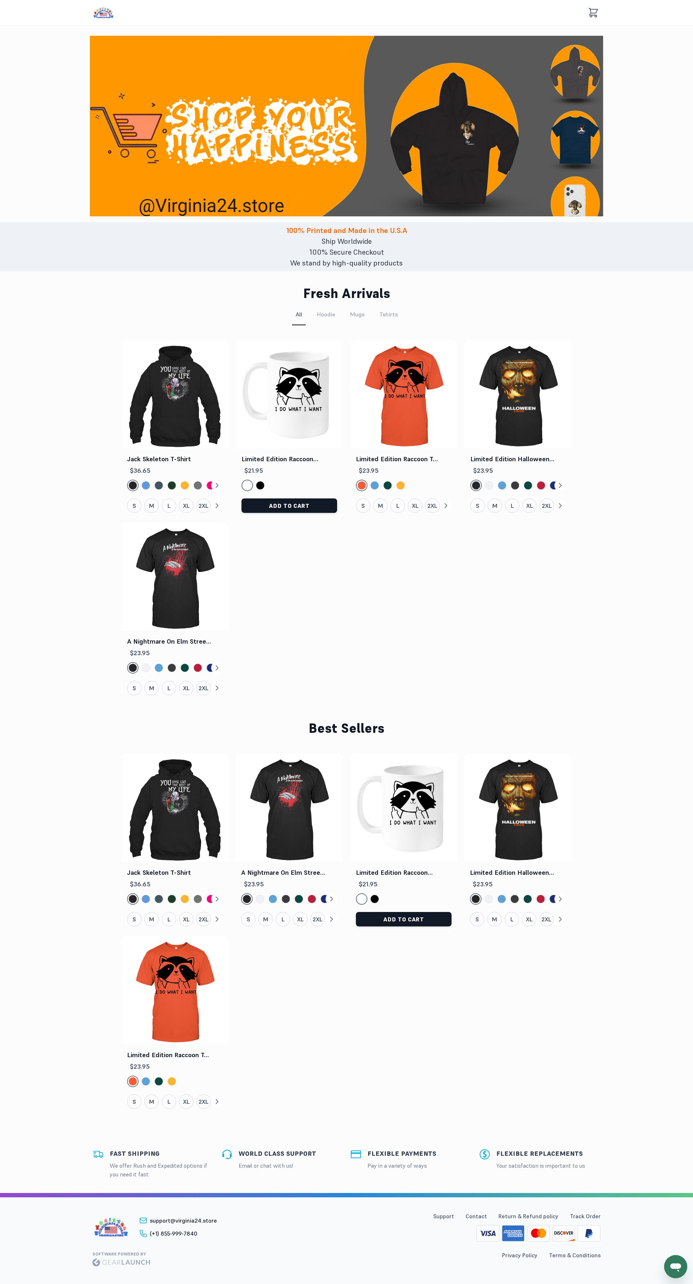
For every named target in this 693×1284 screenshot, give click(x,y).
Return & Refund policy (528, 1216)
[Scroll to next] (217, 485)
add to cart (289, 505)
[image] (103, 12)
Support (443, 1216)
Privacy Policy (519, 1255)
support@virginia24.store (183, 1220)
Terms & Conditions (575, 1255)
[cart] (593, 12)
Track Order (585, 1216)
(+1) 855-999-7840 (173, 1233)
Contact (476, 1216)
